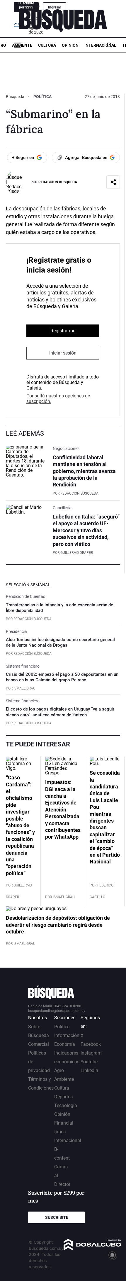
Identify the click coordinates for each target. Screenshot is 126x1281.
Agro (59, 1070)
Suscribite (56, 1217)
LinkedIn (89, 1070)
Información (66, 1035)
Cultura (47, 45)
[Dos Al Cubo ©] (92, 1249)
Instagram (91, 1053)
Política (42, 96)
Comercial (38, 1044)
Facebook (91, 1044)
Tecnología (65, 1105)
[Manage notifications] (112, 1255)
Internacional (100, 45)
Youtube (89, 1061)
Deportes (63, 1097)
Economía (64, 1044)
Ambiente (22, 45)
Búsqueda (15, 96)
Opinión (70, 45)
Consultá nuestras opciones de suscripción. (58, 398)
